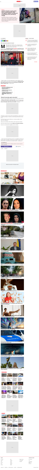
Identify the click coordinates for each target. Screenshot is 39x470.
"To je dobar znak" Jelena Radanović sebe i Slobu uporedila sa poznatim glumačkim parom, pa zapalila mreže (32, 41)
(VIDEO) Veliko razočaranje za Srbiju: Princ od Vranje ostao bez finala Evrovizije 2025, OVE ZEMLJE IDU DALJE (20, 396)
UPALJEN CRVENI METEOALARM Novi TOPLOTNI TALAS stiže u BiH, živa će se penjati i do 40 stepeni (15, 420)
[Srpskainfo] (19, 1)
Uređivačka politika (19, 467)
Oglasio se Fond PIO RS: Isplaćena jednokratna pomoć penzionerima (20, 420)
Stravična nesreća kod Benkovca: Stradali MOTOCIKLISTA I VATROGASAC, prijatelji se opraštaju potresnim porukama (20, 379)
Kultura (19, 394)
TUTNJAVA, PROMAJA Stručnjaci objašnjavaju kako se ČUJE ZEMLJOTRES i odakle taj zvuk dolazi (7, 93)
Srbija (2, 148)
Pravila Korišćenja (10, 467)
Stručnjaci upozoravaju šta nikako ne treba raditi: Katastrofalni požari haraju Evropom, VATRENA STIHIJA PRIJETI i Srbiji (15, 396)
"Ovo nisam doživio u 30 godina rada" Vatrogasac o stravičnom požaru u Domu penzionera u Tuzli (20, 388)
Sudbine (3, 385)
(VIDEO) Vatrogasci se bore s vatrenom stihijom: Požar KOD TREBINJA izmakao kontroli (15, 429)
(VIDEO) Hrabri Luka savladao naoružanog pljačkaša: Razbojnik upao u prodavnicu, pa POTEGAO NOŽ (15, 388)
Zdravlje (11, 460)
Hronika (14, 385)
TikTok (30, 463)
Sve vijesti (2, 459)
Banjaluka (21, 461)
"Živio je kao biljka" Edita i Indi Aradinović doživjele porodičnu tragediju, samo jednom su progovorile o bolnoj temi (31, 49)
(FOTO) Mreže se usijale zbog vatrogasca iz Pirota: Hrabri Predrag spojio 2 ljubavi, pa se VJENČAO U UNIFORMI (4, 388)
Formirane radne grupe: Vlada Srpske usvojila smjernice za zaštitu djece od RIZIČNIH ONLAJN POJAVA (4, 438)
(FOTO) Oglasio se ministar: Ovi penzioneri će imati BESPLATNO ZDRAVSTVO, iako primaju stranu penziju (9, 438)
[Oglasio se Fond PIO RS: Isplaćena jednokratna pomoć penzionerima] (20, 416)
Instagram (31, 461)
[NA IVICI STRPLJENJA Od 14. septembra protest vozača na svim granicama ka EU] (15, 433)
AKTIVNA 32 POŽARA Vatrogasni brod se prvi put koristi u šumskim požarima (7, 88)
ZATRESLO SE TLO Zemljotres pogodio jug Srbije (7, 90)
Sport (10, 459)
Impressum (2, 467)
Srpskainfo (3, 38)
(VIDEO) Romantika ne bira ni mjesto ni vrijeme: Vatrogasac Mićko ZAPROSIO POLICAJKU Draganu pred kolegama (9, 396)
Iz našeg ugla (21, 460)
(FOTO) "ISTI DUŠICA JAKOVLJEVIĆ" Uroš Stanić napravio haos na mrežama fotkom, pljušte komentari (32, 54)
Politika (2, 460)
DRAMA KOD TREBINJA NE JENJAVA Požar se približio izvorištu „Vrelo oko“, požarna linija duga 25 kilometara (4, 420)
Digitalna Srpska (21, 459)
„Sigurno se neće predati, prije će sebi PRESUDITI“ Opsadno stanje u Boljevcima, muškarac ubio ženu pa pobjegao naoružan (4, 396)
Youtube (31, 462)
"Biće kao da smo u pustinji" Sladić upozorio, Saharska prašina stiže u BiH (9, 420)
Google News (19, 146)
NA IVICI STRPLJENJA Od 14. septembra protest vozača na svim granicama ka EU (15, 438)
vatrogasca (15, 48)
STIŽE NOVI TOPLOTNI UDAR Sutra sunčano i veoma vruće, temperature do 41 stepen (4, 429)
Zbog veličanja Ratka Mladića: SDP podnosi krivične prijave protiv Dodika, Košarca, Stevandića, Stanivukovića (32, 58)
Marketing (6, 467)
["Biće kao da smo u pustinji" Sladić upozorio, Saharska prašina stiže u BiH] (9, 416)
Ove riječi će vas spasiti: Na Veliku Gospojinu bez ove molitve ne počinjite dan (32, 45)
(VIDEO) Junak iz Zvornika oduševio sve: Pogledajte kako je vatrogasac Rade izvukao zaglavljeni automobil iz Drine (15, 379)
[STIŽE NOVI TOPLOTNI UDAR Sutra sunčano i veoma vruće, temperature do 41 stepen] (4, 425)
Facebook (31, 459)
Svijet (7, 377)
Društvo (3, 9)
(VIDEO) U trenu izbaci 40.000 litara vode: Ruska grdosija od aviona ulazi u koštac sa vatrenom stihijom (9, 388)
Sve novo (35, 61)
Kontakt (15, 467)
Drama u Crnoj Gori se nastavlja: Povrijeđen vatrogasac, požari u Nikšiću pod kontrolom (9, 379)
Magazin (11, 463)
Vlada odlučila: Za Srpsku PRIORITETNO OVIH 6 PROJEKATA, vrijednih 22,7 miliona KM (20, 429)
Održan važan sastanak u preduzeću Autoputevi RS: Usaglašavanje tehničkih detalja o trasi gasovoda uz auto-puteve (9, 429)
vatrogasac (6, 148)
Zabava (11, 461)
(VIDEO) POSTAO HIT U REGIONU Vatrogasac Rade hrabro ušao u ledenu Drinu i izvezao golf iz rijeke (4, 379)
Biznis (1, 463)
